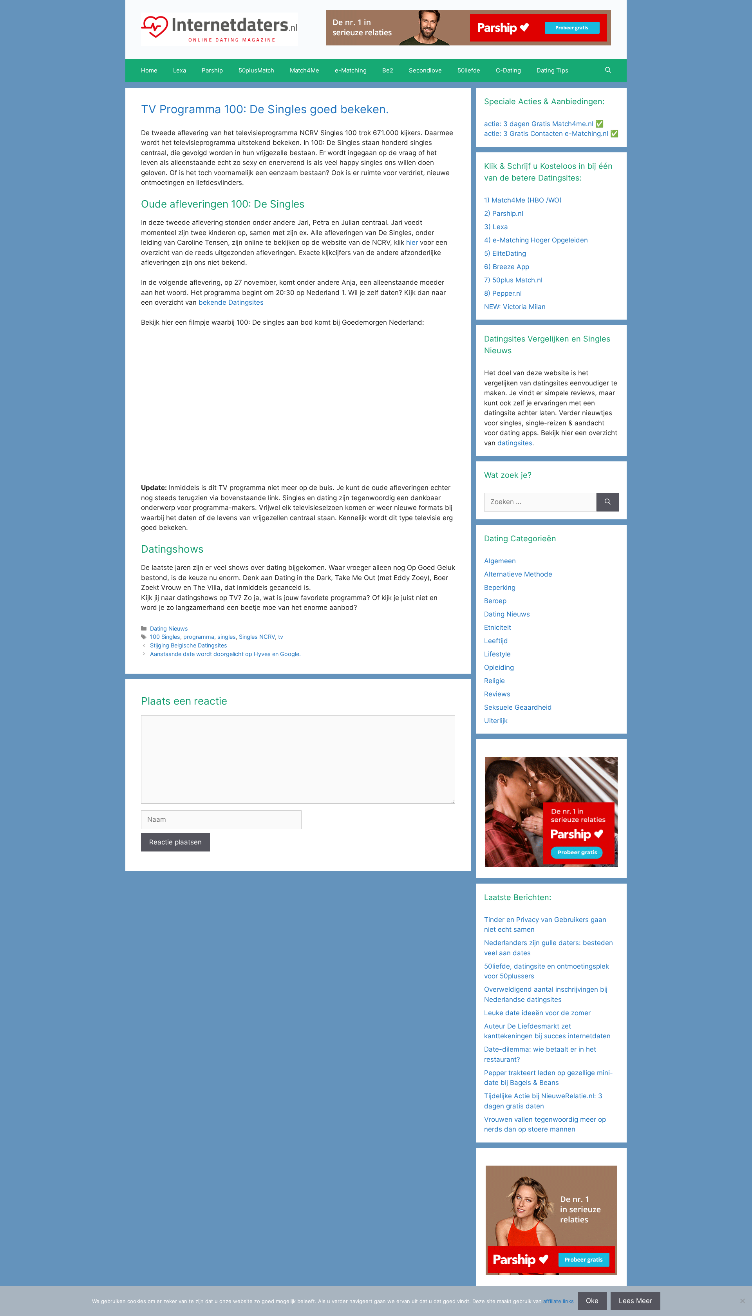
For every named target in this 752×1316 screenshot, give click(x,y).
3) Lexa (496, 227)
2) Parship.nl (503, 213)
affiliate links (558, 1301)
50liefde (468, 70)
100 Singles (165, 636)
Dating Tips (552, 70)
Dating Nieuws (169, 628)
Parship (212, 70)
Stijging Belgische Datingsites (188, 645)
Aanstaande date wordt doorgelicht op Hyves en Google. (225, 654)
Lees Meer (635, 1301)
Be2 (387, 70)
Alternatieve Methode (518, 574)
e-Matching (351, 70)
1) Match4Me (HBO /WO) (523, 200)
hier (413, 242)
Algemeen (500, 561)
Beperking (499, 587)
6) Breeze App (506, 267)
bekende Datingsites (231, 302)
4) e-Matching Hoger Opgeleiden (536, 240)
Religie (494, 681)
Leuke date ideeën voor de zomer (537, 1013)
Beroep (495, 601)
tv (280, 636)
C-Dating (508, 70)
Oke (592, 1301)
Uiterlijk (496, 721)
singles (226, 636)
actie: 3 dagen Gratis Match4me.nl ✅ (544, 124)
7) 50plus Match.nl (513, 280)
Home (149, 70)
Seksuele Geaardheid (518, 707)
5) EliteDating (505, 253)
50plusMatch (256, 70)
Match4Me (304, 70)
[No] (742, 1301)
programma (198, 636)
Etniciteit (497, 627)
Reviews (497, 694)
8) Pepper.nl (503, 293)
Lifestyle (497, 654)
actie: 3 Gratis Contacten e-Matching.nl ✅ (551, 133)
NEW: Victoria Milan (515, 307)
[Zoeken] (608, 502)
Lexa (179, 70)
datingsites (514, 443)
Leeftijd (496, 641)
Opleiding (499, 667)
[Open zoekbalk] (608, 70)
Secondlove (425, 70)
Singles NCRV (257, 636)
